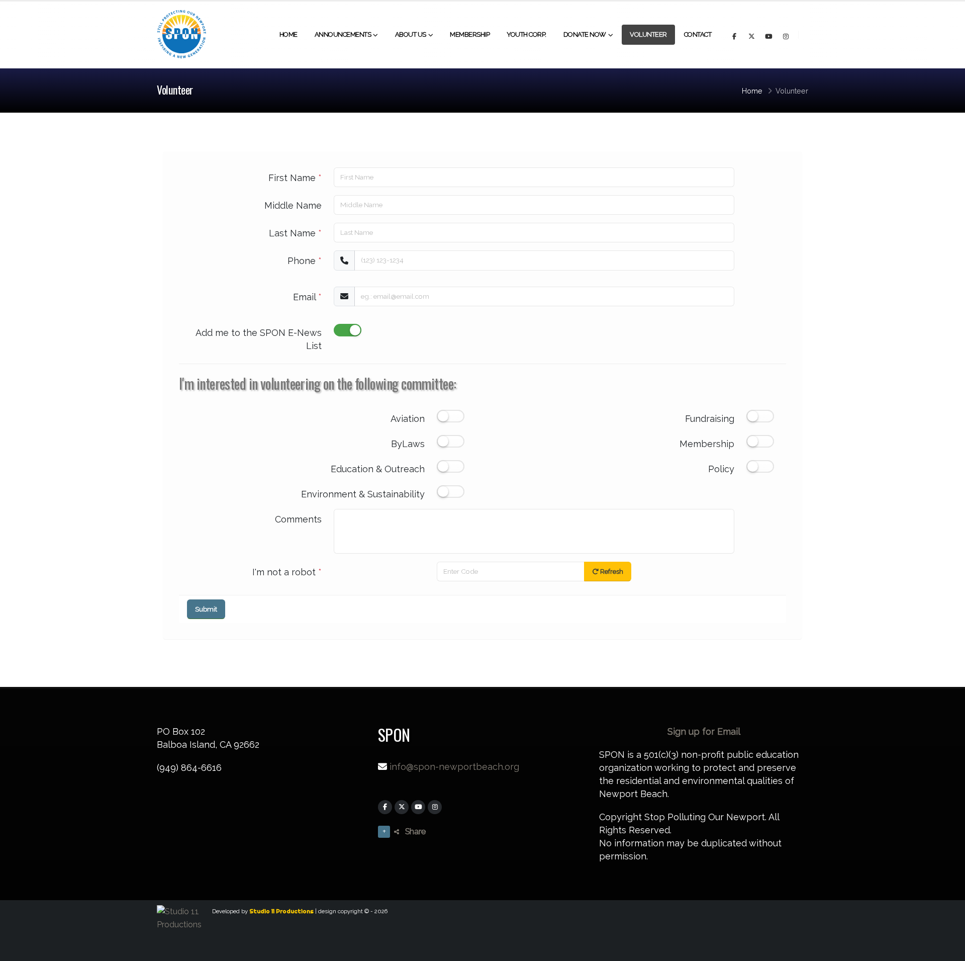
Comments (298, 519)
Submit (206, 609)
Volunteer (648, 34)
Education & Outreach (378, 469)
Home (288, 34)
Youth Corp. (526, 34)
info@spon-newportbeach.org (454, 766)
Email (307, 297)
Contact (698, 34)
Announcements (343, 34)
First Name (295, 177)
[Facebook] (385, 807)
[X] (402, 807)
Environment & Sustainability (363, 494)
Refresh (611, 571)
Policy (721, 469)
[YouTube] (418, 807)
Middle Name (293, 205)
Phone (304, 260)
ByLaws (408, 444)
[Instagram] (435, 807)
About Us (410, 34)
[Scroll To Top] (947, 949)
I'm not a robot (287, 572)
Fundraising (709, 418)
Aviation (408, 418)
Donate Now (584, 34)
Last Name (295, 233)
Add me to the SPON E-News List (259, 339)
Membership (470, 34)
